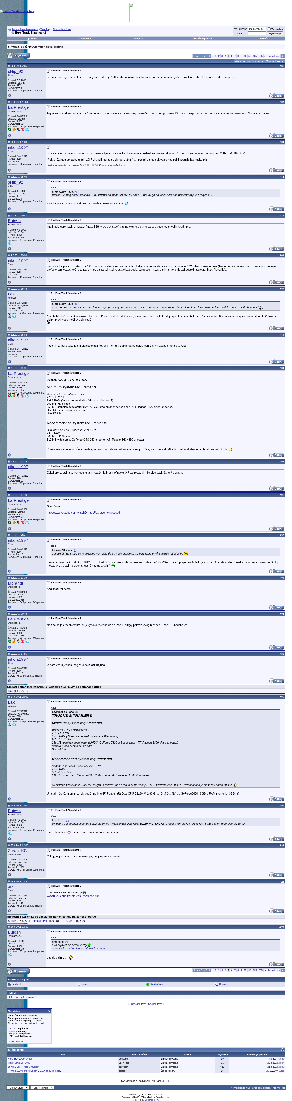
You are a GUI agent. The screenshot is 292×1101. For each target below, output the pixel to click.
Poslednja (274, 56)
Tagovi (12, 992)
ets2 (10, 997)
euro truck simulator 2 (25, 997)
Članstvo (84, 38)
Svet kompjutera (261, 1087)
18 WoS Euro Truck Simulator (23, 1066)
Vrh (284, 1087)
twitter (84, 984)
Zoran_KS (17, 850)
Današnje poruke (202, 38)
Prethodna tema (138, 1004)
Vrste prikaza (273, 61)
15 (245, 56)
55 (249, 56)
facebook (17, 984)
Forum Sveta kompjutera (25, 29)
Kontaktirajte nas (240, 1087)
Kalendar (138, 38)
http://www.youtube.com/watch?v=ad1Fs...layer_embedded (83, 512)
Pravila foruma (15, 1041)
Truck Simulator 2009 (19, 1062)
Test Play (45, 29)
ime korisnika (240, 29)
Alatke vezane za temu (247, 61)
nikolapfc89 (40, 920)
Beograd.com (152, 1099)
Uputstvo (32, 38)
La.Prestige (18, 107)
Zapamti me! (277, 29)
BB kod (11, 1028)
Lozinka (238, 33)
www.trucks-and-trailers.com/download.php (73, 896)
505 (261, 56)
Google (223, 984)
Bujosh (14, 221)
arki (11, 886)
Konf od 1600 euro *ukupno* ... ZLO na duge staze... (35, 1071)
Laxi (12, 294)
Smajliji (11, 1031)
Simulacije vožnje (62, 29)
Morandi (15, 583)
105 (255, 56)
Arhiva (276, 1087)
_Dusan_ (68, 920)
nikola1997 (18, 147)
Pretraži (264, 38)
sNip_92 (15, 71)
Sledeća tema (155, 1004)
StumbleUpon (157, 984)
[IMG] (11, 1033)
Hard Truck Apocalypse (20, 1058)
